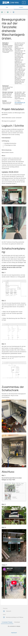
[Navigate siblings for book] (4, 12)
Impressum (14, 632)
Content (21, 7)
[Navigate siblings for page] (10, 12)
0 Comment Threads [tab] (7, 622)
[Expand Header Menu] (24, 2)
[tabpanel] (14, 626)
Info (7, 7)
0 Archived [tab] (17, 622)
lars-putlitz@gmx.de (20, 102)
